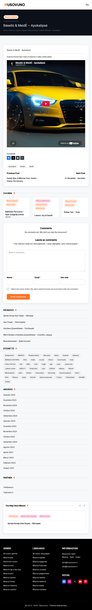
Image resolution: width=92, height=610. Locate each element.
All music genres (10, 553)
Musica (11, 30)
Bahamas (76, 355)
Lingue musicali (21, 30)
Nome (10, 277)
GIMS (28, 364)
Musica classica (10, 585)
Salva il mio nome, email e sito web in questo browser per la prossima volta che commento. (45, 289)
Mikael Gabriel (9, 373)
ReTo (6, 377)
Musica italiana (39, 577)
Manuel (71, 368)
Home (5, 30)
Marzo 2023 (8, 457)
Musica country (9, 589)
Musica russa (45, 516)
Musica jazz (8, 573)
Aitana (56, 355)
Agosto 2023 (9, 447)
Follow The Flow (10, 364)
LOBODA (52, 368)
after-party (46, 355)
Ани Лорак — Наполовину (14, 322)
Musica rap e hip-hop (28, 516)
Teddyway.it (8, 487)
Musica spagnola (40, 561)
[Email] (18, 158)
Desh (71, 360)
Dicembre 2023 (9, 426)
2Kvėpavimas (9, 355)
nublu (20, 373)
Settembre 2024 (10, 416)
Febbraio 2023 (9, 463)
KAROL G (22, 368)
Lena (43, 368)
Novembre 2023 (10, 431)
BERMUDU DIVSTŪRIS (12, 360)
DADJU (50, 360)
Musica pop (11, 204)
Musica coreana (39, 569)
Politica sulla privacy (58, 605)
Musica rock (8, 565)
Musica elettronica (42, 201)
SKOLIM (32, 377)
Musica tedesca (39, 581)
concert (41, 360)
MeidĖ (31, 166)
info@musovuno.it (70, 562)
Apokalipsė (12, 166)
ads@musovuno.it (69, 566)
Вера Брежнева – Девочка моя (16, 341)
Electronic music (10, 561)
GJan (36, 364)
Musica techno (9, 577)
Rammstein (51, 373)
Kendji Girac (33, 368)
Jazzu (58, 364)
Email (38, 277)
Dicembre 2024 (9, 400)
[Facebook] (9, 158)
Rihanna (15, 377)
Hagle (44, 364)
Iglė (51, 364)
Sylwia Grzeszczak (46, 377)
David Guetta (61, 360)
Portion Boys (40, 373)
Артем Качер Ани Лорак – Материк (18, 316)
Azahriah (65, 355)
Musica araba (38, 585)
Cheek (33, 360)
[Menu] (87, 5)
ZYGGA (7, 382)
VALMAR (82, 377)
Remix (77, 373)
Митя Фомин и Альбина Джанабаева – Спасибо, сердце (27, 335)
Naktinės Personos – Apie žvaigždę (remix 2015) (14, 214)
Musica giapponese (41, 573)
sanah (24, 377)
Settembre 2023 (10, 442)
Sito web (64, 277)
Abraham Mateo (34, 355)
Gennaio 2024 (9, 421)
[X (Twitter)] (13, 158)
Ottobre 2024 (9, 410)
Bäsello (22, 166)
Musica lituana (11, 17)
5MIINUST (21, 355)
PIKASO (28, 373)
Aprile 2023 (8, 452)
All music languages (41, 553)
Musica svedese (39, 589)
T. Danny (58, 377)
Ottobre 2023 (9, 437)
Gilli (21, 364)
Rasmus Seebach (65, 373)
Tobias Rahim (70, 377)
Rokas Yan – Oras (72, 212)
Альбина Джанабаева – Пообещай (18, 328)
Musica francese (40, 565)
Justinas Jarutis (10, 368)
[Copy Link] (22, 158)
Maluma (61, 368)
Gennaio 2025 (9, 395)
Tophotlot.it (8, 492)
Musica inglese (39, 557)
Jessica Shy (68, 364)
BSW (25, 360)
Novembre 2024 (10, 405)
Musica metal (9, 581)
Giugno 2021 (8, 468)
